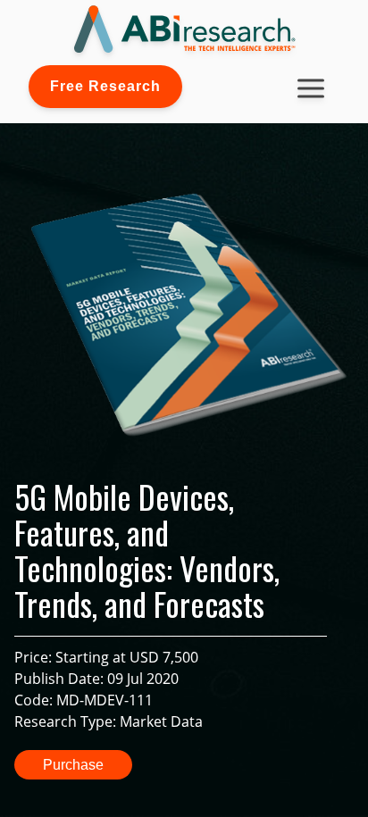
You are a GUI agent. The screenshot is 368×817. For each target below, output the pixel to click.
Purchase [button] (73, 764)
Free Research (105, 86)
